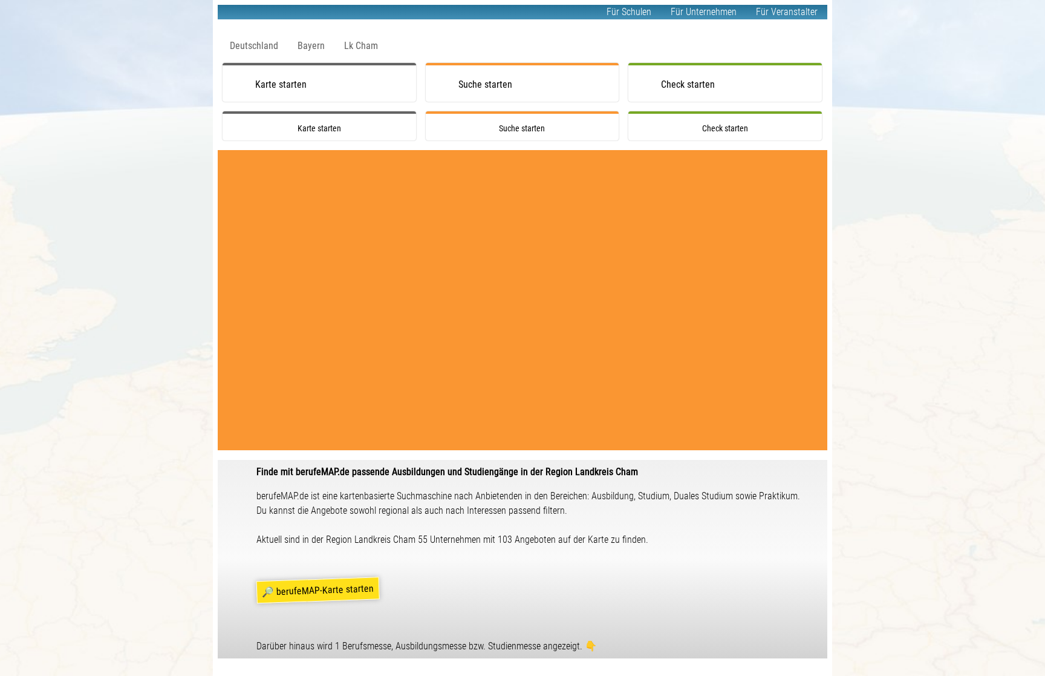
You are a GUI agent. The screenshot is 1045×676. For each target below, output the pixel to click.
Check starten (688, 84)
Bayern (311, 45)
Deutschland (254, 45)
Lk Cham (361, 45)
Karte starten (281, 84)
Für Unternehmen (704, 12)
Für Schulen (629, 12)
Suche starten (485, 84)
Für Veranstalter (787, 12)
